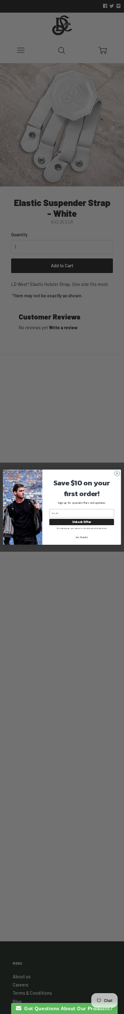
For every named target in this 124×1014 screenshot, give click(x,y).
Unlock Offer (81, 521)
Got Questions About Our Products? (67, 1008)
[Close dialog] (117, 473)
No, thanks (82, 537)
